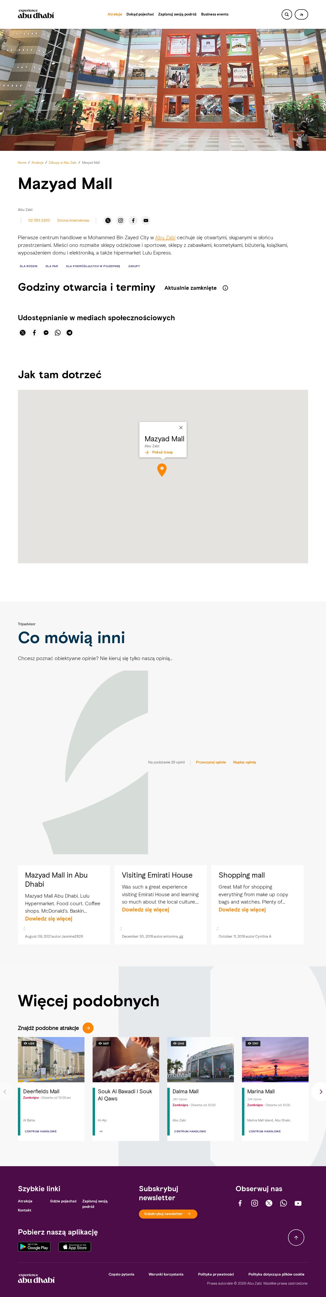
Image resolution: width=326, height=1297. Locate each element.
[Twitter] (107, 220)
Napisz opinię (244, 762)
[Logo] (36, 14)
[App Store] (74, 1246)
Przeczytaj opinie (211, 762)
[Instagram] (120, 220)
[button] (301, 14)
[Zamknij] (181, 427)
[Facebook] (133, 220)
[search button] (287, 14)
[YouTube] (145, 220)
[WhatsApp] (283, 1203)
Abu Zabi (165, 237)
